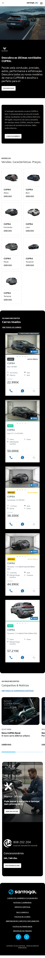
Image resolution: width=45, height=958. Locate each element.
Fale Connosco (22, 912)
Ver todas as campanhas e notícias (18, 691)
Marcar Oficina (12, 811)
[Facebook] (18, 937)
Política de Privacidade (22, 926)
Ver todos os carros (11, 327)
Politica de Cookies (22, 917)
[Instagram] (26, 937)
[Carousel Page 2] (19, 356)
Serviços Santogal (22, 907)
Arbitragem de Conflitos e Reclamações (22, 921)
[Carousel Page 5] (27, 356)
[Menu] (41, 3)
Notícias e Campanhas (22, 902)
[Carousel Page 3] (22, 356)
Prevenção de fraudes (22, 931)
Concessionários (13, 136)
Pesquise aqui (8, 88)
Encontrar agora (12, 865)
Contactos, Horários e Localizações (22, 898)
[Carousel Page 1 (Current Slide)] (17, 356)
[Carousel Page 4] (25, 356)
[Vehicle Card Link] (22, 344)
